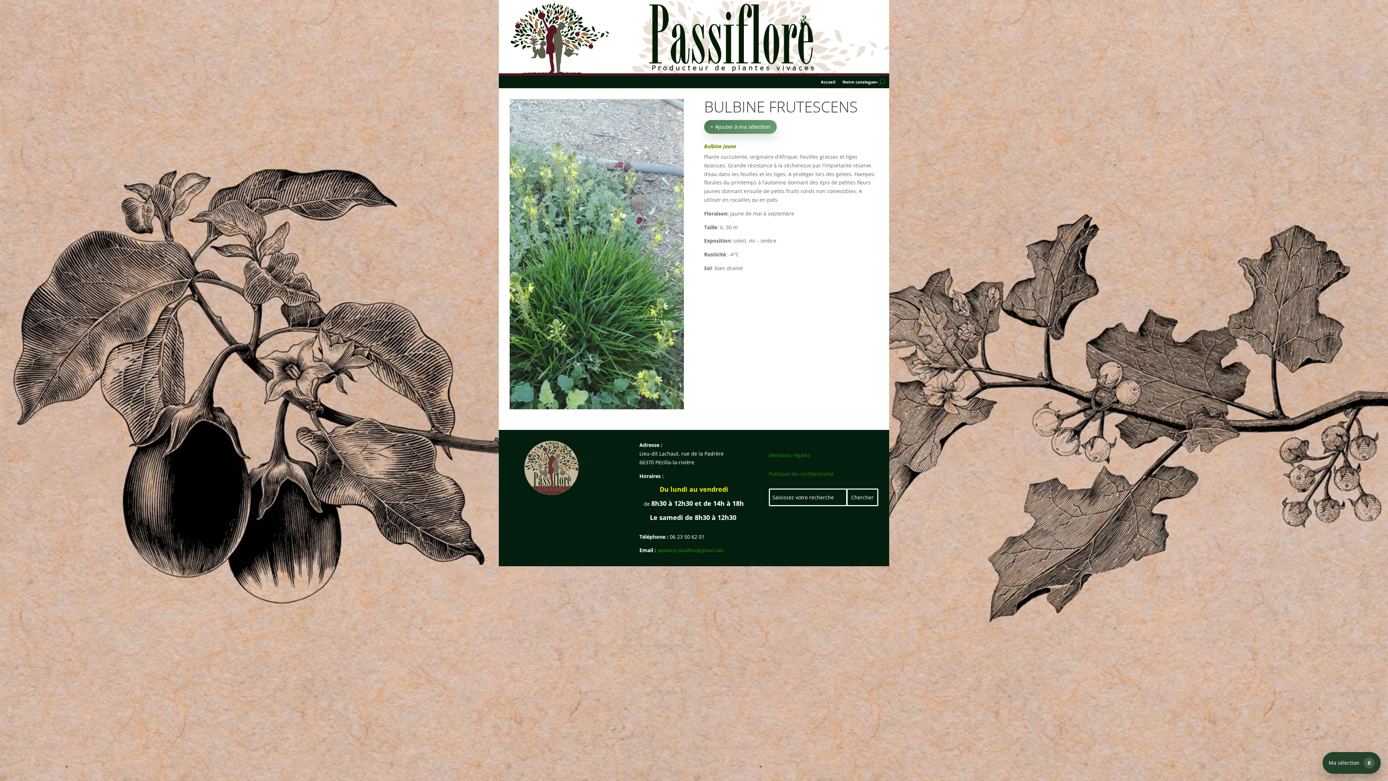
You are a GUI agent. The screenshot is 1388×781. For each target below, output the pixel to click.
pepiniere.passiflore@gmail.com (690, 551)
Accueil (828, 82)
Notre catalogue (859, 82)
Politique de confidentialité (801, 473)
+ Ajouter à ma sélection (740, 126)
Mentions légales (789, 455)
